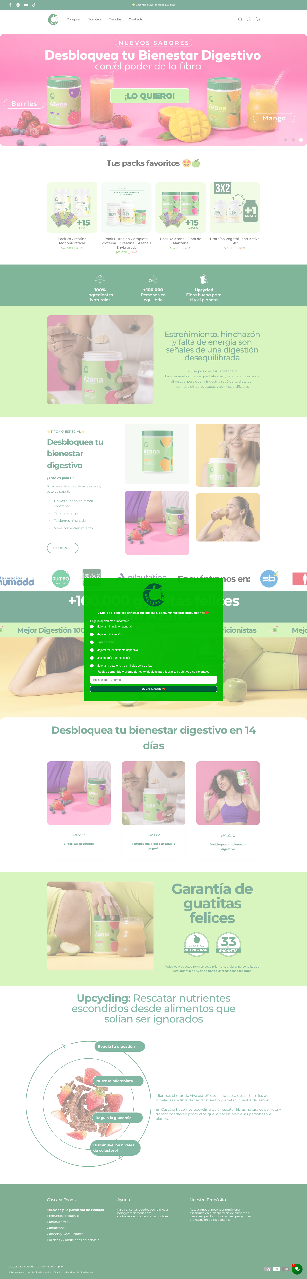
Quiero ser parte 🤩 (153, 688)
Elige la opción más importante (109, 621)
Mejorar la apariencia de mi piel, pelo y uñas (124, 665)
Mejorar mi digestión (109, 634)
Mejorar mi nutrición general (114, 626)
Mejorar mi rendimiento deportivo (117, 649)
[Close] (218, 582)
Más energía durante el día (113, 657)
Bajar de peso (105, 642)
